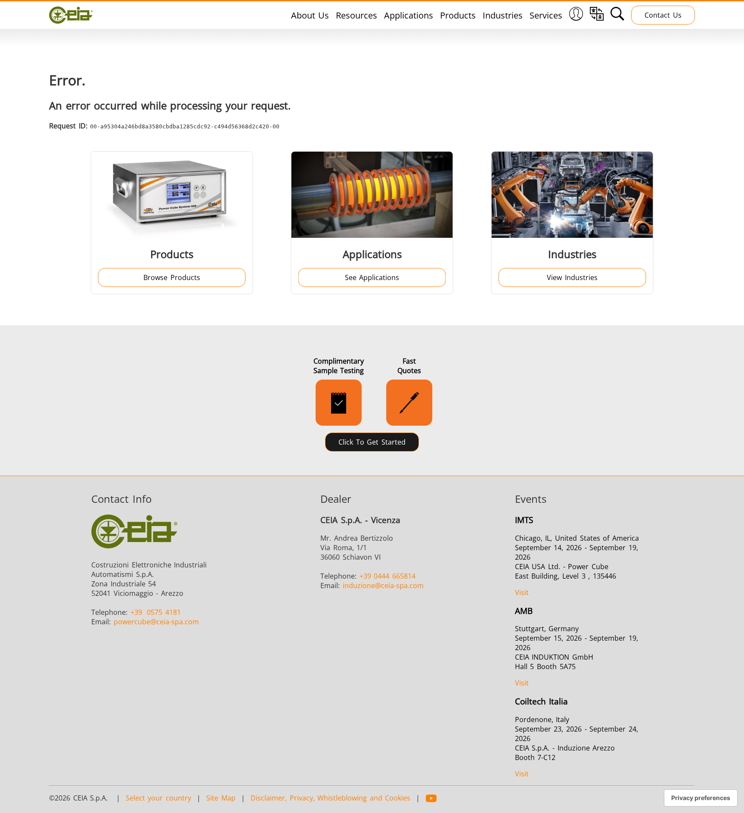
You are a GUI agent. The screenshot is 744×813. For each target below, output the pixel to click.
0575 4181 (155, 612)
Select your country (158, 798)
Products (458, 15)
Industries (503, 15)
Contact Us (663, 15)
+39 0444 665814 (387, 576)
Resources (356, 15)
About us (310, 15)
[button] (576, 15)
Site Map (221, 798)
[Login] (576, 17)
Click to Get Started (372, 442)
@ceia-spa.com (156, 621)
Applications (408, 15)
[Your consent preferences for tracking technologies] (700, 798)
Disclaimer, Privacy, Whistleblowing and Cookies (330, 798)
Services (546, 15)
